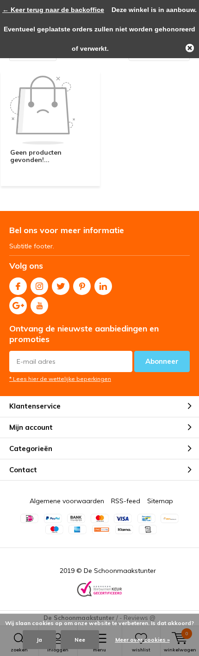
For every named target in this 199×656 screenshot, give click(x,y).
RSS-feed (125, 501)
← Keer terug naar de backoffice (53, 9)
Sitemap (160, 501)
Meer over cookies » (142, 639)
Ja (39, 639)
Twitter (60, 286)
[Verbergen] (189, 48)
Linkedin (103, 286)
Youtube (39, 305)
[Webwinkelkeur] (99, 589)
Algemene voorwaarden (67, 501)
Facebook (18, 286)
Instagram (39, 286)
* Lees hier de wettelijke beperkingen (60, 378)
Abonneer (162, 361)
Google (18, 305)
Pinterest (82, 286)
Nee (80, 639)
